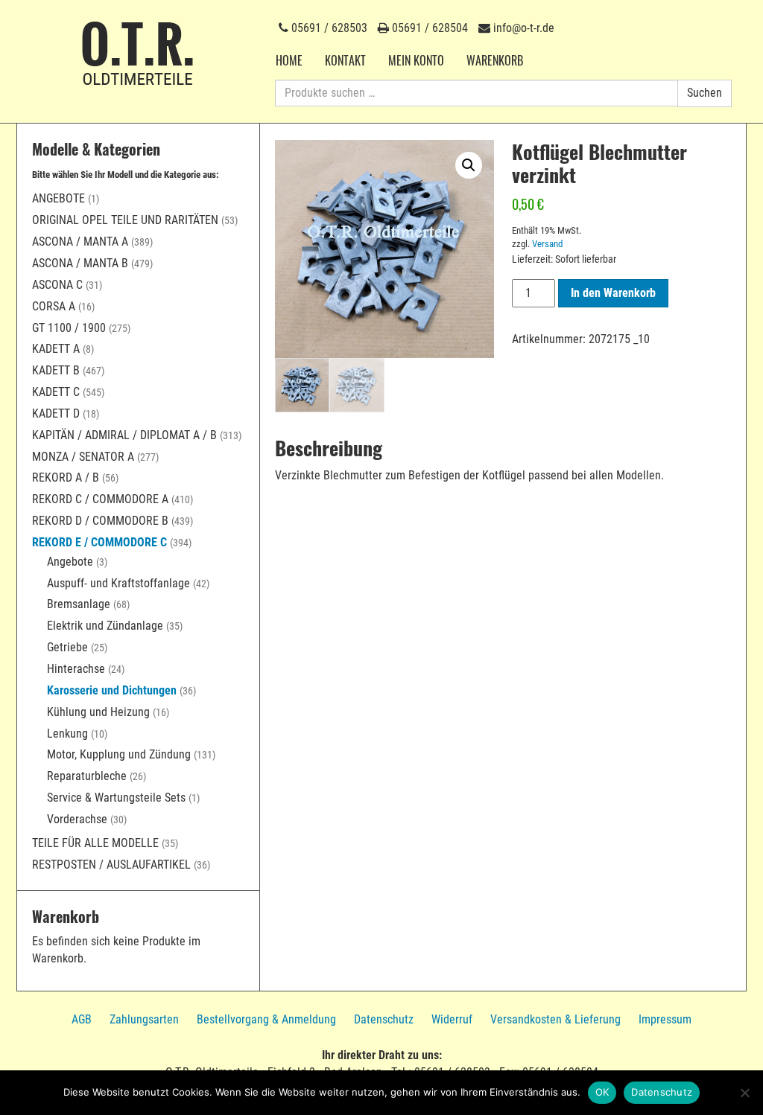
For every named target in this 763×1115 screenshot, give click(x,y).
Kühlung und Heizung (98, 712)
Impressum (665, 1019)
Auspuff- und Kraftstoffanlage (118, 583)
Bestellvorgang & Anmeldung (266, 1019)
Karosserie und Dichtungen (112, 690)
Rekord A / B (65, 477)
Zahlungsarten (144, 1019)
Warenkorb (494, 60)
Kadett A (56, 349)
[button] (468, 165)
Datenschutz (384, 1019)
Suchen (704, 93)
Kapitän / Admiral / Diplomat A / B (124, 435)
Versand (547, 243)
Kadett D (56, 413)
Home (289, 60)
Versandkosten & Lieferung (555, 1019)
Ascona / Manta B (80, 263)
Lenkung (67, 733)
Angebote (58, 198)
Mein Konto (416, 60)
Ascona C (57, 285)
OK (602, 1092)
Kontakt (345, 60)
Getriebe (67, 647)
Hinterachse (76, 669)
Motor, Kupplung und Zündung (119, 754)
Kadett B (56, 370)
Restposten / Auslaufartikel (111, 864)
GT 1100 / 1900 (69, 328)
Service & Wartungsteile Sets (116, 797)
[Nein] (744, 1092)
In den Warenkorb (613, 293)
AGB (82, 1019)
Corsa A (53, 306)
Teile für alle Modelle (95, 843)
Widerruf (451, 1019)
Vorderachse (77, 819)
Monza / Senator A (83, 457)
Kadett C (56, 392)
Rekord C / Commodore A (100, 499)
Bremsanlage (78, 604)
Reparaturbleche (87, 776)
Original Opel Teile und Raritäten (125, 220)
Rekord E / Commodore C (99, 542)
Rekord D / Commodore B (100, 521)
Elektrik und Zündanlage (105, 626)
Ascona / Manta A (80, 241)
